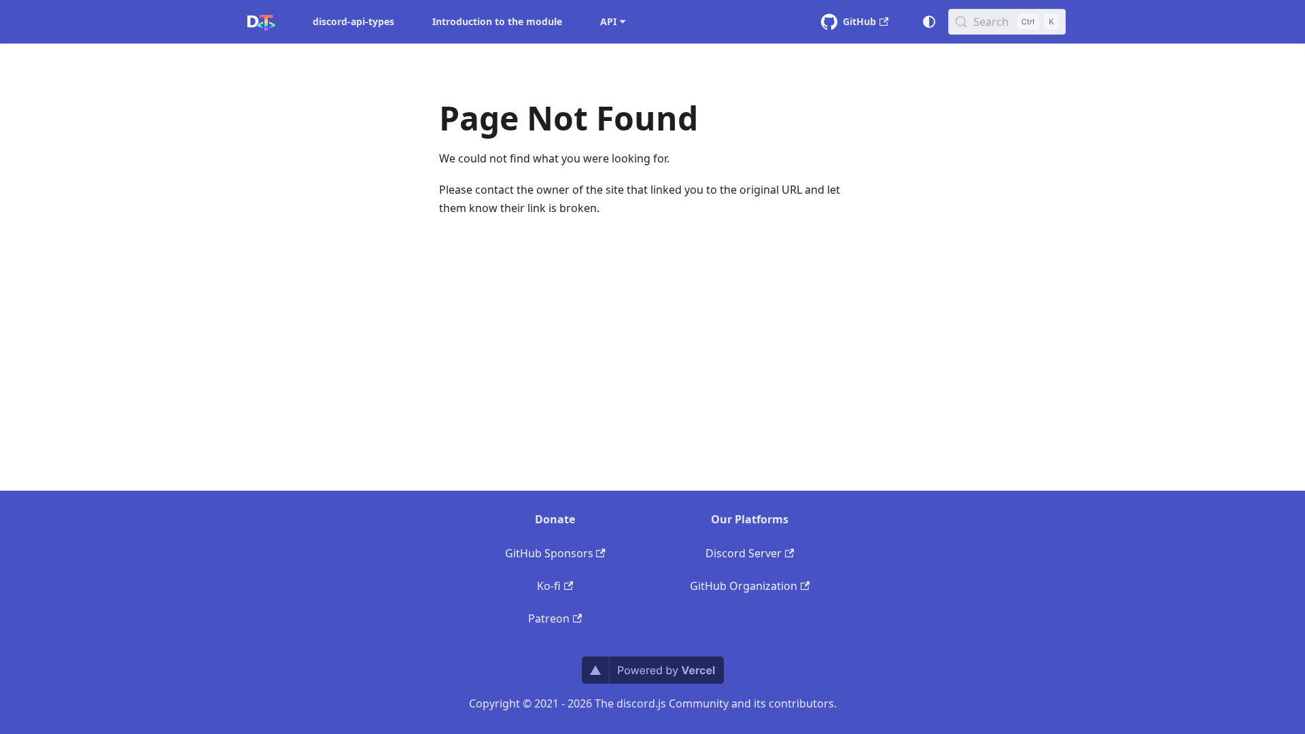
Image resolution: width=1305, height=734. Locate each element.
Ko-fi (549, 585)
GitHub (859, 21)
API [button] (608, 21)
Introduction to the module (497, 21)
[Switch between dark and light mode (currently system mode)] (929, 22)
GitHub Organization (743, 585)
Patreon (549, 618)
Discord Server (744, 553)
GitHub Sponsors (549, 553)
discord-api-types (353, 21)
